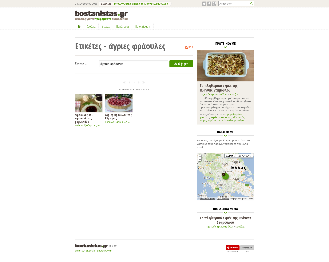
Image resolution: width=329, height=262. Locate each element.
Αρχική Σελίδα (79, 26)
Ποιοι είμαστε (142, 26)
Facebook (209, 4)
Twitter (204, 4)
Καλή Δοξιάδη (83, 125)
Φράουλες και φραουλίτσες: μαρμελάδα (84, 118)
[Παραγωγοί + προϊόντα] (225, 199)
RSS (190, 47)
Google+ (214, 4)
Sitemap (90, 250)
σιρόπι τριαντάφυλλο (220, 120)
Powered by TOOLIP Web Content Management (247, 248)
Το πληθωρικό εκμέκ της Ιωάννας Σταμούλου (141, 3)
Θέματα (106, 26)
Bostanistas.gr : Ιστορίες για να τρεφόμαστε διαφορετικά (101, 15)
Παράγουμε (122, 26)
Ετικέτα (81, 63)
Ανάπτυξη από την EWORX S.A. (233, 248)
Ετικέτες (79, 250)
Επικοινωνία (104, 250)
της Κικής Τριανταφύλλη (214, 94)
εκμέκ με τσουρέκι (221, 117)
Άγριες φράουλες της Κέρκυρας (118, 116)
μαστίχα (239, 120)
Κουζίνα (95, 125)
